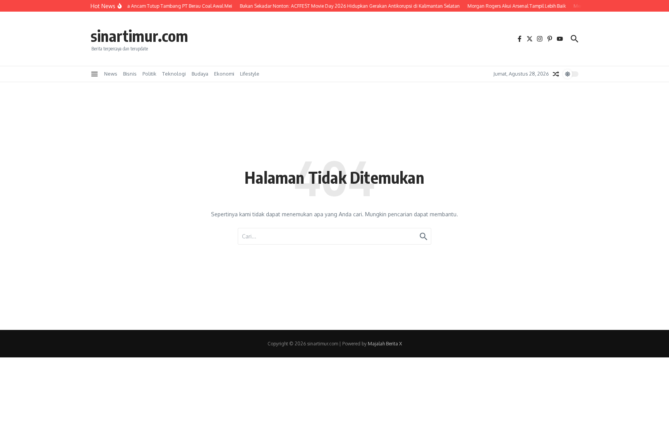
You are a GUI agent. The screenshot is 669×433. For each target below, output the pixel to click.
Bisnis (130, 74)
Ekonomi (224, 74)
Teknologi (174, 74)
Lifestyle (249, 74)
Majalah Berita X (385, 344)
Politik (149, 74)
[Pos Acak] (556, 74)
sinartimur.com (139, 35)
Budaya (200, 74)
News (110, 74)
